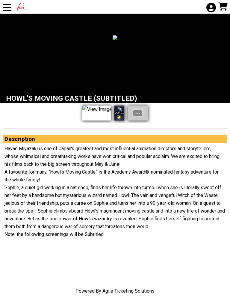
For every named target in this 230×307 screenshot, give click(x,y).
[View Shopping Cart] (223, 7)
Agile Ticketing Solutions (128, 291)
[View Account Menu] (211, 8)
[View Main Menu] (7, 8)
